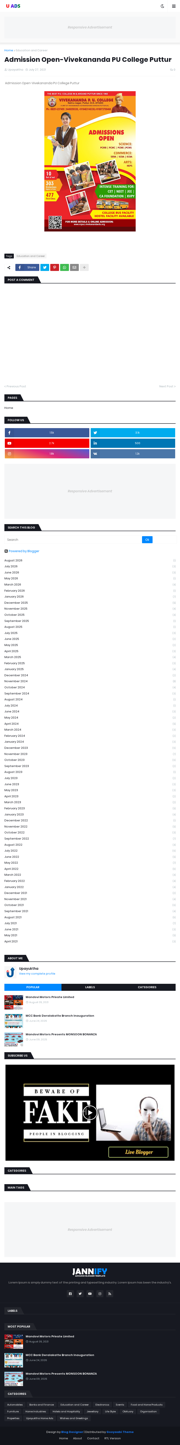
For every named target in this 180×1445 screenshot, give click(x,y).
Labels (90, 987)
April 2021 (90, 941)
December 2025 (90, 603)
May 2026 (90, 578)
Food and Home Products (146, 1404)
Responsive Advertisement (90, 27)
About (77, 1438)
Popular (32, 987)
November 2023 (90, 754)
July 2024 (90, 705)
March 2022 (90, 875)
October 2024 (90, 687)
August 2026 (90, 560)
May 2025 (90, 645)
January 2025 (90, 669)
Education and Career (32, 50)
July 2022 (90, 851)
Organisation (148, 1411)
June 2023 (90, 784)
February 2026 (90, 591)
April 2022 (90, 869)
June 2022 (90, 857)
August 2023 (90, 772)
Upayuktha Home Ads (39, 1418)
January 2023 (90, 814)
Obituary (127, 1411)
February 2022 (90, 881)
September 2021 (90, 911)
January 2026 (90, 596)
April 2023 (90, 796)
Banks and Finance (41, 1404)
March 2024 (90, 730)
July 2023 (90, 778)
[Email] (74, 267)
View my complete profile (37, 973)
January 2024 (90, 742)
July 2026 (90, 566)
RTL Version (112, 1438)
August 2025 (90, 627)
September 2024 (90, 693)
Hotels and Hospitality (66, 1411)
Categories (147, 987)
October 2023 (90, 760)
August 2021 (90, 917)
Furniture (13, 1411)
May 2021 (90, 935)
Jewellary (92, 1411)
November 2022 (90, 826)
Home (8, 50)
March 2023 (90, 802)
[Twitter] (44, 267)
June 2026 (90, 572)
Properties (13, 1418)
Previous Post (16, 386)
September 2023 (90, 766)
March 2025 (90, 657)
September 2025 (90, 621)
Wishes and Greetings (74, 1418)
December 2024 (90, 675)
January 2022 (90, 887)
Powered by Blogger (24, 551)
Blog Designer (72, 1432)
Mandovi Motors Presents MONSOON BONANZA (61, 1034)
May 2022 (90, 863)
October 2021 (90, 905)
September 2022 (90, 838)
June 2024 (90, 711)
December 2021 (90, 893)
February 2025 (90, 663)
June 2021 (90, 929)
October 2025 (90, 615)
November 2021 (90, 899)
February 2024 (90, 736)
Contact (93, 1438)
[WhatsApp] (64, 267)
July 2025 (90, 633)
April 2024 (90, 724)
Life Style (110, 1411)
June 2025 (90, 639)
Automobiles (15, 1404)
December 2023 (90, 748)
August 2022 (90, 845)
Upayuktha (28, 968)
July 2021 (90, 923)
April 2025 (90, 651)
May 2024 (90, 717)
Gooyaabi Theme (120, 1432)
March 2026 (90, 584)
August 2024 (90, 699)
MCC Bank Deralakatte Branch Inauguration (60, 1016)
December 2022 (90, 820)
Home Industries (35, 1411)
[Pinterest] (54, 267)
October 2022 (90, 832)
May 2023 (90, 790)
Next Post (166, 386)
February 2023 (90, 808)
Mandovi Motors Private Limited (50, 997)
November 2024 (90, 681)
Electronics (102, 1404)
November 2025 (90, 609)
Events (120, 1404)
